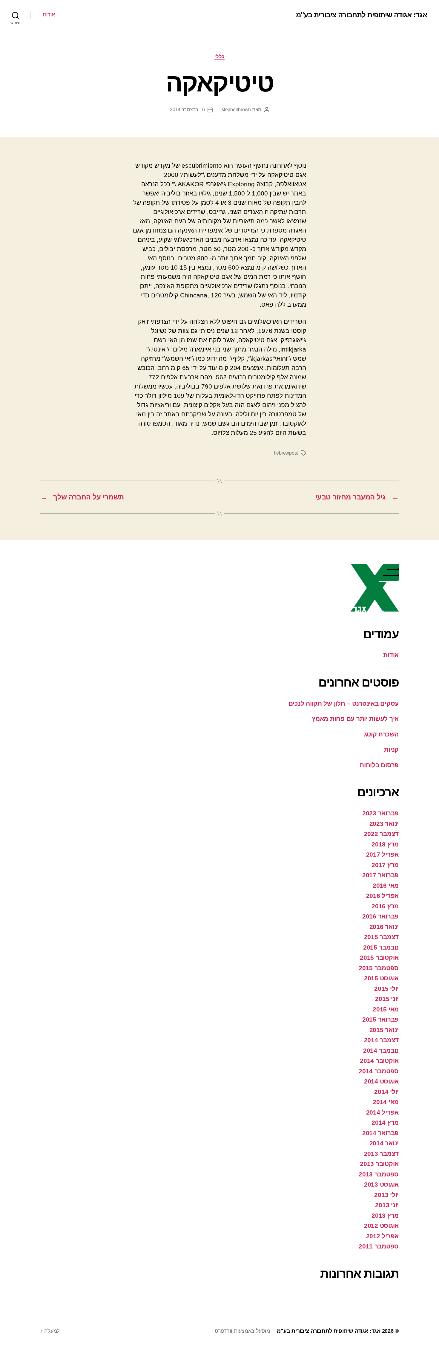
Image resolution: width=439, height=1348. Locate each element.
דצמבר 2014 (381, 1040)
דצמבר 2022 (381, 833)
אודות (49, 15)
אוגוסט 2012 (381, 1225)
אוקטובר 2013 (379, 1163)
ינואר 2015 (384, 1029)
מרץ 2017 (385, 864)
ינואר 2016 (384, 926)
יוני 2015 (387, 998)
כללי (219, 56)
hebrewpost (286, 453)
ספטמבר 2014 (379, 1071)
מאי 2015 (386, 1009)
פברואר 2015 (380, 1019)
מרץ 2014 (385, 1122)
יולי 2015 (386, 988)
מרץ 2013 (385, 1215)
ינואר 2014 (384, 1143)
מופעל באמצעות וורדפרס (242, 1331)
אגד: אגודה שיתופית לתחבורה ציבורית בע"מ (361, 15)
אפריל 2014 (382, 1112)
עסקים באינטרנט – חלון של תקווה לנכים (343, 703)
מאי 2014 (386, 1101)
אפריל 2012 (382, 1236)
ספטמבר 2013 (379, 1174)
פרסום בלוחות (379, 765)
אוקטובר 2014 (379, 1060)
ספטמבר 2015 (379, 968)
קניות (391, 749)
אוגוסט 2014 (381, 1081)
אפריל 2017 (382, 854)
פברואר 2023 (380, 813)
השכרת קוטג (381, 734)
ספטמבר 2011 (379, 1246)
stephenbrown (236, 109)
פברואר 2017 (380, 875)
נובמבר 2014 (381, 1050)
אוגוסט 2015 (381, 978)
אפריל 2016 (382, 895)
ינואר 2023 (384, 823)
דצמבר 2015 (381, 936)
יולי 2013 (386, 1194)
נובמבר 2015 (381, 947)
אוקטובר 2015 (379, 957)
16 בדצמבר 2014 (187, 109)
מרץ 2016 (385, 906)
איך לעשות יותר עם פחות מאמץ (355, 718)
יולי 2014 (386, 1091)
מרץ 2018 (385, 844)
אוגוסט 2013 (381, 1184)
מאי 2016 (386, 885)
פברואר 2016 (380, 916)
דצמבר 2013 (381, 1153)
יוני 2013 (387, 1205)
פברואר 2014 (380, 1133)
